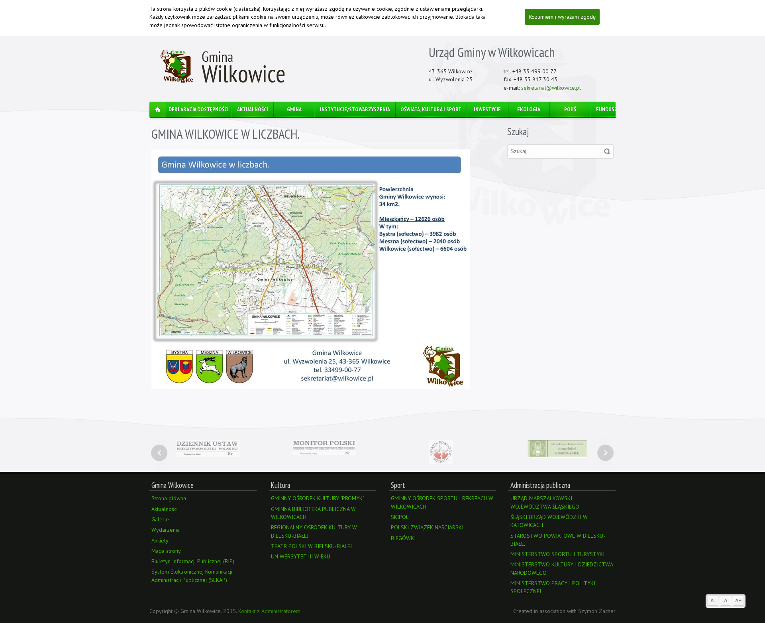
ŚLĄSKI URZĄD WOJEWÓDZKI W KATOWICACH (549, 521)
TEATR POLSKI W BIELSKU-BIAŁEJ (311, 546)
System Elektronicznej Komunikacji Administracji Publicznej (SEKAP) (191, 575)
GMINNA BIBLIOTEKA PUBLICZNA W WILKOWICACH (313, 513)
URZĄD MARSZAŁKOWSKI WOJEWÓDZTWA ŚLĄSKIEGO (544, 502)
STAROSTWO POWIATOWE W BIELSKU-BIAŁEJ (557, 539)
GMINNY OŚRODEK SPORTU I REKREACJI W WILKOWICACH (442, 502)
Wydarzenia (165, 529)
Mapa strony (166, 550)
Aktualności (164, 509)
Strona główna (168, 498)
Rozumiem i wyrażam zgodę (562, 16)
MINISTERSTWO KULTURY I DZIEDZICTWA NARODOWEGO (561, 568)
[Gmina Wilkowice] (223, 67)
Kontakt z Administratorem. (270, 611)
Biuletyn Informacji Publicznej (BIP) (192, 561)
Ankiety (160, 540)
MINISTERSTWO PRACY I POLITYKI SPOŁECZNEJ (552, 587)
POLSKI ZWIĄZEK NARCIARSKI (427, 527)
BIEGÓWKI (403, 538)
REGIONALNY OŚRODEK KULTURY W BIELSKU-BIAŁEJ (314, 531)
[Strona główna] (157, 110)
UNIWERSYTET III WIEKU (300, 556)
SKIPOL (400, 517)
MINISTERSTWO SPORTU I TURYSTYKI (557, 554)
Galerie (160, 519)
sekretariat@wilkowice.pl (551, 87)
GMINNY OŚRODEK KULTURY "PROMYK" (317, 498)
